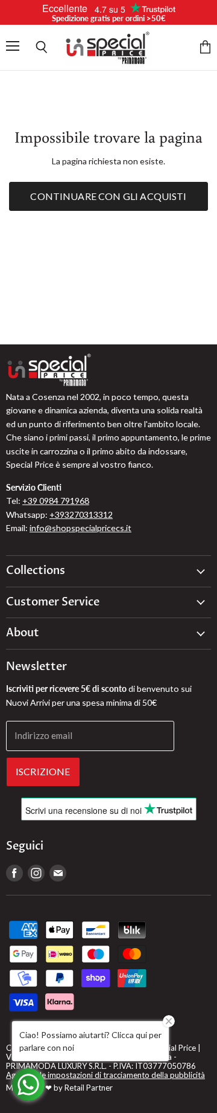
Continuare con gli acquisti (108, 196)
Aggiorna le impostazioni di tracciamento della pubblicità (105, 1075)
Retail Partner (88, 1087)
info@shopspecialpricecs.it (80, 528)
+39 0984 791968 (55, 500)
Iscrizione (43, 771)
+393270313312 (81, 514)
